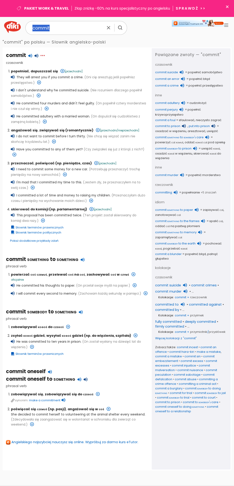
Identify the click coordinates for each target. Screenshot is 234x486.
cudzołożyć (198, 103)
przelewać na (67, 274)
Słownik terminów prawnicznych (40, 227)
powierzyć (169, 142)
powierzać (29, 274)
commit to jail (210, 393)
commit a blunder (168, 254)
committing (163, 192)
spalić (216, 221)
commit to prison (167, 126)
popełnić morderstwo (204, 175)
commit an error (167, 79)
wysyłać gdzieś (64, 335)
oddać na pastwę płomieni (177, 226)
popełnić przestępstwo (206, 85)
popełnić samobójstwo (205, 72)
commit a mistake (168, 356)
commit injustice (184, 365)
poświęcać (45, 163)
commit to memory (176, 232)
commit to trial (173, 397)
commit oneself (26, 371)
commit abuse (186, 379)
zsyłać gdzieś (28, 335)
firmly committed (169, 326)
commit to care (179, 137)
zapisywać (213, 210)
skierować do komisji (29, 209)
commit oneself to (40, 379)
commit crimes (204, 285)
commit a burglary (169, 388)
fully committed (168, 321)
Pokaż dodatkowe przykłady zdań (34, 241)
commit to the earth (175, 243)
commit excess (192, 361)
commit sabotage (187, 374)
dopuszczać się (44, 71)
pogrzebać (175, 248)
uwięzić (212, 131)
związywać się (52, 130)
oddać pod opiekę (205, 142)
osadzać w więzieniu (170, 131)
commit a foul (165, 120)
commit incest (187, 347)
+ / (200, 332)
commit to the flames (177, 221)
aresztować (196, 131)
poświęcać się (29, 409)
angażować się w (86, 409)
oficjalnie (17, 280)
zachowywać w (108, 274)
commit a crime (167, 85)
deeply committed (200, 321)
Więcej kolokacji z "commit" (176, 338)
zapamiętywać (168, 237)
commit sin (192, 356)
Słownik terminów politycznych (38, 232)
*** (42, 56)
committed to (167, 304)
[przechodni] (73, 71)
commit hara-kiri (181, 352)
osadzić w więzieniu (173, 153)
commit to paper (174, 210)
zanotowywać (168, 215)
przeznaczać (22, 163)
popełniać (20, 71)
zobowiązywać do (37, 327)
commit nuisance (190, 370)
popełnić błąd (199, 79)
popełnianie (191, 192)
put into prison (199, 126)
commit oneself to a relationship (186, 409)
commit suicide (166, 72)
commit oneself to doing (179, 407)
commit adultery (167, 103)
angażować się (24, 130)
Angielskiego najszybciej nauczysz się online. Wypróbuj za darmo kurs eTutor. (74, 442)
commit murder (166, 175)
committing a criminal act (197, 384)
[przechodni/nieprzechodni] (119, 130)
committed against (205, 304)
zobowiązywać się (27, 394)
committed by (167, 309)
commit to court (203, 397)
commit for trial (181, 393)
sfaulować (186, 120)
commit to (42, 259)
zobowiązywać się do (69, 394)
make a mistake (209, 352)
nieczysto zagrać (208, 120)
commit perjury (166, 109)
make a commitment (44, 400)
